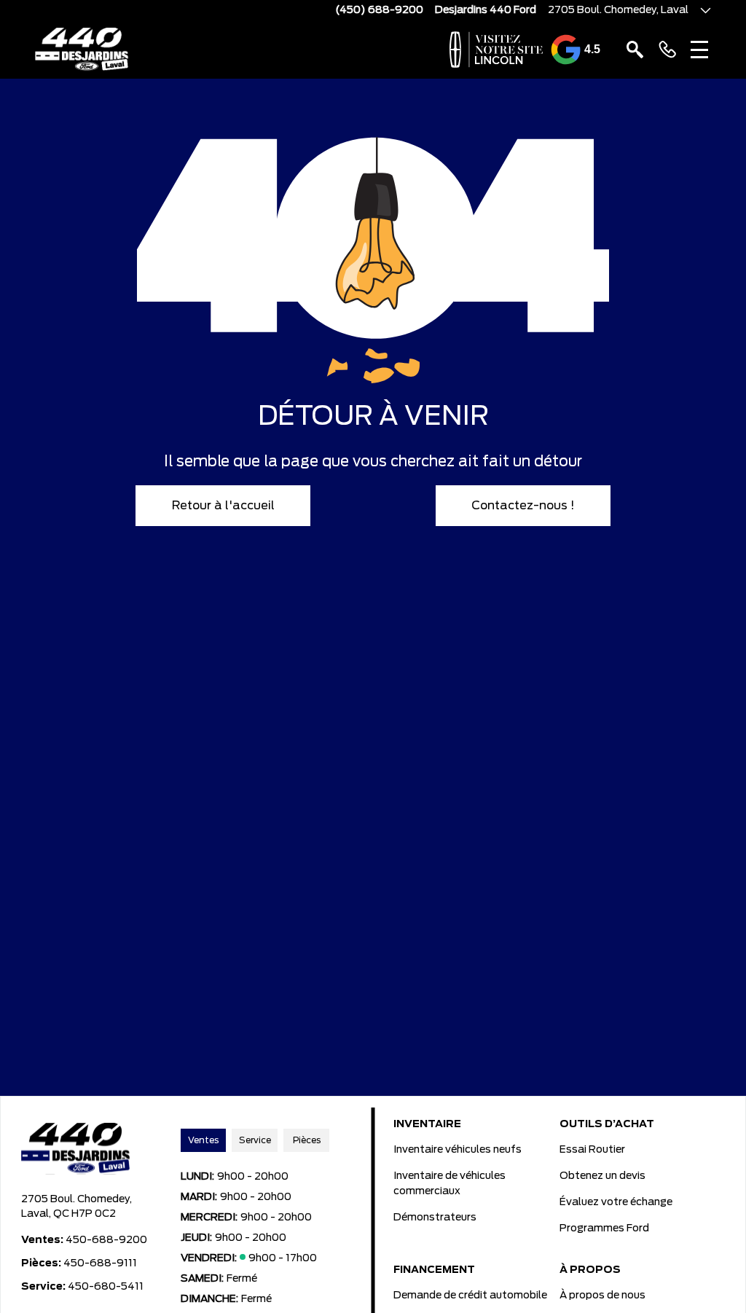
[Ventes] (667, 49)
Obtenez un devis (602, 1176)
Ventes (203, 1140)
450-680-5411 (106, 1287)
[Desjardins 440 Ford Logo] (82, 49)
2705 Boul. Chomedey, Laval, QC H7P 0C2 (76, 1206)
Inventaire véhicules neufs (457, 1150)
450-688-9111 (100, 1263)
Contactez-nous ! (523, 506)
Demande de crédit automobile (470, 1295)
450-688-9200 (106, 1240)
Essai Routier (592, 1150)
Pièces (307, 1140)
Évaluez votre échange (616, 1202)
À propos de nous (602, 1295)
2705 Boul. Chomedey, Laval (618, 10)
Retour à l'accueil (223, 506)
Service (255, 1140)
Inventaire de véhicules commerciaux (449, 1183)
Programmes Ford (604, 1228)
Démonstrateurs (434, 1217)
